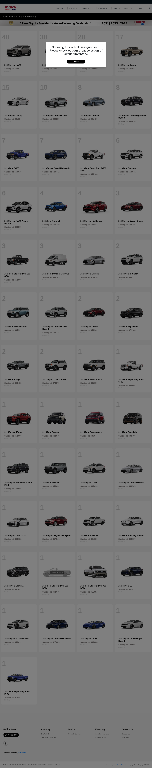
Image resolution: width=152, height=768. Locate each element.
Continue (76, 61)
